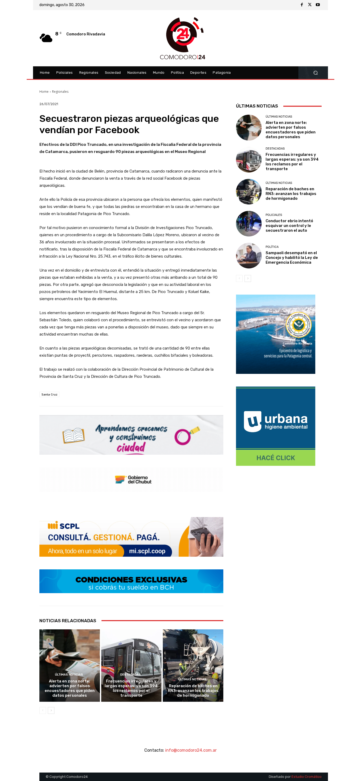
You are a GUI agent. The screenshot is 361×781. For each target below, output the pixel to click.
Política (272, 246)
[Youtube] (318, 5)
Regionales (60, 91)
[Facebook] (302, 5)
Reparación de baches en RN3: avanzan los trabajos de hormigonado (193, 691)
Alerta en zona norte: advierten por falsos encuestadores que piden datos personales (70, 688)
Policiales (274, 214)
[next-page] (51, 710)
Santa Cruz (49, 394)
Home (44, 91)
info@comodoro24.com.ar (191, 750)
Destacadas (130, 674)
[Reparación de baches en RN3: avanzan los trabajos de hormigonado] (193, 665)
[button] (315, 73)
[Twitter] (310, 5)
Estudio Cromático (306, 777)
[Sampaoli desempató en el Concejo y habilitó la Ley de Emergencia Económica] (249, 255)
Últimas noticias (69, 674)
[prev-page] (42, 710)
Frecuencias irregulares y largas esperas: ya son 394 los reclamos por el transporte (131, 688)
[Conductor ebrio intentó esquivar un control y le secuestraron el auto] (249, 223)
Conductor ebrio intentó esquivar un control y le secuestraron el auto (289, 226)
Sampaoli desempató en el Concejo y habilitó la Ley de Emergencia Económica (292, 257)
